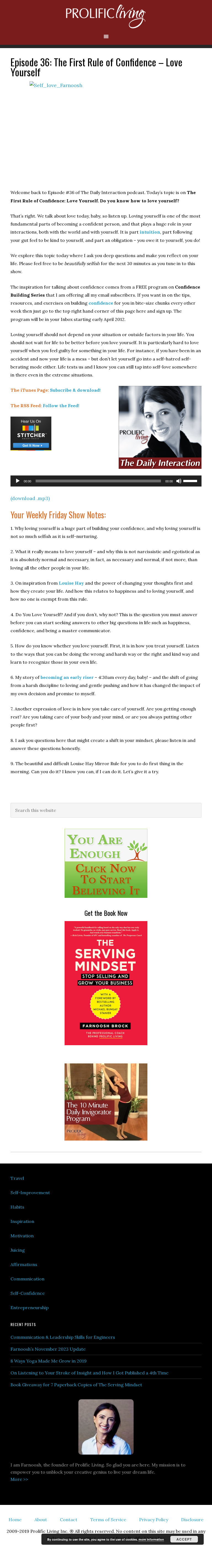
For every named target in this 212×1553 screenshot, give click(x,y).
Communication (27, 1279)
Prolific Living (106, 16)
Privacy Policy (153, 1519)
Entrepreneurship (29, 1307)
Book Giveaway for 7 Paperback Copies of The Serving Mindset (76, 1384)
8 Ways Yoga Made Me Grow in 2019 (48, 1361)
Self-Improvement (30, 1192)
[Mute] (179, 481)
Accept (184, 1539)
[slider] (191, 480)
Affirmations (23, 1264)
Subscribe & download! (75, 390)
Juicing (17, 1250)
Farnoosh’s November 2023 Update (48, 1349)
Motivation (22, 1235)
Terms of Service (108, 1519)
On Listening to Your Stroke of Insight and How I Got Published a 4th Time (89, 1373)
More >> (19, 1479)
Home (15, 1519)
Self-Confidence (27, 1293)
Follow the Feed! (61, 405)
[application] (105, 481)
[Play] (17, 481)
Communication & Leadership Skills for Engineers (62, 1337)
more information (151, 1539)
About (41, 1519)
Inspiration (22, 1221)
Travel (17, 1178)
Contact (68, 1519)
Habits (17, 1207)
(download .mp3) (30, 498)
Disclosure (192, 1519)
